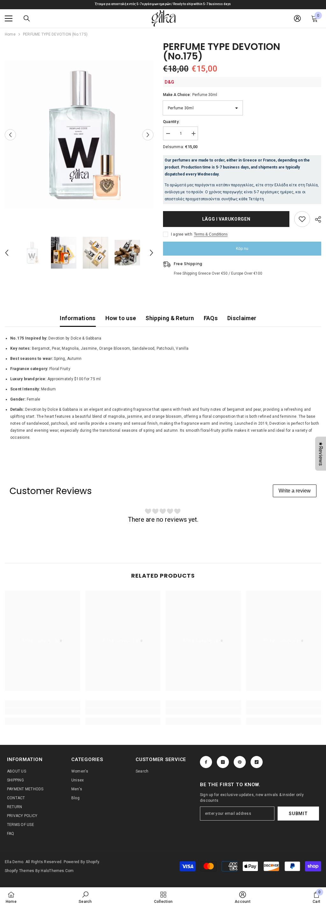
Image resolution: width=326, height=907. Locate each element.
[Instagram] (223, 762)
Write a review (295, 490)
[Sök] (27, 18)
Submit (298, 813)
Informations (78, 318)
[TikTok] (257, 762)
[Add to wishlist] (302, 219)
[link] (42, 711)
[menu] (8, 18)
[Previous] (10, 134)
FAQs (211, 318)
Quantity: (171, 122)
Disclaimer (242, 318)
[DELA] (315, 219)
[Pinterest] (240, 762)
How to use (120, 318)
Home (10, 34)
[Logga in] (297, 18)
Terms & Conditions (211, 234)
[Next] (147, 134)
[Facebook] (206, 762)
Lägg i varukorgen (226, 219)
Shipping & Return (169, 318)
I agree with (181, 234)
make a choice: (190, 95)
